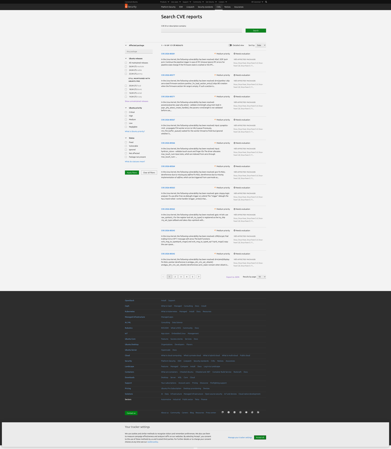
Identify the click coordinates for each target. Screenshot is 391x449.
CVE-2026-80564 (168, 166)
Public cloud (245, 355)
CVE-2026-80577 (168, 75)
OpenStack (129, 300)
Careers (185, 413)
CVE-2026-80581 (168, 54)
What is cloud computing (171, 355)
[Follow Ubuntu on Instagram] (241, 413)
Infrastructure (176, 394)
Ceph (127, 306)
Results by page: (249, 277)
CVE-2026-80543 (168, 230)
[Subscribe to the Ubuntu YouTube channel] (247, 413)
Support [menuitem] (185, 2)
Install (163, 300)
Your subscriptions (168, 383)
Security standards (205, 7)
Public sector (187, 399)
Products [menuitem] (163, 2)
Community (188, 328)
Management (193, 333)
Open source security (213, 394)
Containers (129, 372)
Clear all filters (149, 173)
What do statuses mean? (135, 161)
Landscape (129, 366)
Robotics (128, 328)
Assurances (238, 7)
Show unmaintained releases (136, 101)
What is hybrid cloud (211, 355)
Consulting (188, 306)
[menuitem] (257, 2)
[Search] (266, 2)
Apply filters (132, 173)
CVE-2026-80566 (168, 143)
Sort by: (252, 45)
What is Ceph (166, 306)
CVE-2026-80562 (168, 209)
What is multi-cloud (230, 355)
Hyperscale (165, 350)
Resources (207, 311)
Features (164, 339)
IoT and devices (230, 394)
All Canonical (256, 2)
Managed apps (167, 317)
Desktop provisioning (192, 388)
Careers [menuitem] (221, 2)
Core (186, 377)
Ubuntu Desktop (132, 344)
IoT (126, 333)
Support (171, 300)
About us (165, 413)
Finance (204, 399)
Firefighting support (218, 383)
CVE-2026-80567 (168, 120)
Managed (178, 306)
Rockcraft (237, 372)
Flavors (189, 344)
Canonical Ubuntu (131, 2)
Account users (184, 383)
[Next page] (199, 277)
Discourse (204, 383)
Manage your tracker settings (240, 437)
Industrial (177, 399)
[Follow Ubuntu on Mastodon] (223, 413)
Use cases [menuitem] (174, 2)
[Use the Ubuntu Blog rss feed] (259, 413)
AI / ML (128, 322)
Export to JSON (232, 277)
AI (162, 394)
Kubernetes (130, 311)
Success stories (177, 339)
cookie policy (152, 442)
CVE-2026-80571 (168, 96)
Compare (184, 366)
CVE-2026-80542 (168, 254)
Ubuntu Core (130, 339)
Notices (227, 7)
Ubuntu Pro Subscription (171, 388)
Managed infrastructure (135, 317)
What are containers (169, 372)
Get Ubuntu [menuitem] (210, 2)
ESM (181, 7)
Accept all (260, 437)
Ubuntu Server (131, 350)
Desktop (164, 377)
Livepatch (190, 7)
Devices (206, 388)
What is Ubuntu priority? (135, 131)
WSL (180, 377)
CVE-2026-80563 (168, 188)
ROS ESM (165, 328)
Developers (179, 344)
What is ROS (176, 328)
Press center (211, 413)
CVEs (219, 7)
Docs (197, 306)
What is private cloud (192, 355)
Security (128, 361)
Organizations (166, 344)
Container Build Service (222, 372)
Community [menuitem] (197, 2)
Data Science (177, 322)
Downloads (129, 377)
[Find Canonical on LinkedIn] (235, 413)
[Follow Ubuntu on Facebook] (229, 413)
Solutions (129, 394)
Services (188, 339)
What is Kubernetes (169, 311)
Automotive (166, 399)
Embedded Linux (179, 333)
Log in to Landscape (212, 366)
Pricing (195, 383)
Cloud (127, 355)
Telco (197, 399)
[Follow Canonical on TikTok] (253, 413)
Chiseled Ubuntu (186, 372)
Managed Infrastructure (193, 394)
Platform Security (168, 7)
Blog (192, 413)
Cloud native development (249, 394)
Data (167, 394)
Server (173, 377)
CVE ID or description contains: (173, 26)
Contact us (131, 413)
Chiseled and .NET (203, 372)
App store (165, 333)
